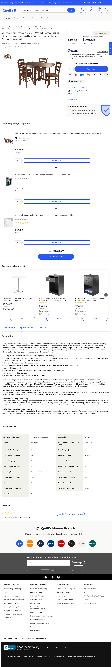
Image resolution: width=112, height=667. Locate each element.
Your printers (61, 596)
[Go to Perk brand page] (51, 544)
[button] (71, 10)
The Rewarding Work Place (94, 596)
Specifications (26, 327)
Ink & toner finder (63, 592)
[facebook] (58, 577)
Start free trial (102, 51)
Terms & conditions (14, 656)
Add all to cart (56, 257)
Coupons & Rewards (22, 18)
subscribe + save (36, 599)
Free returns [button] (75, 94)
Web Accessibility (90, 603)
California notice (42, 656)
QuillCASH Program (37, 596)
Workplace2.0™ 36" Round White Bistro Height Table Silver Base (17, 299)
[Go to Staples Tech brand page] (71, 544)
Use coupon (78, 563)
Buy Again (45, 18)
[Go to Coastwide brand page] (30, 544)
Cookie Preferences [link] (58, 656)
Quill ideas (34, 627)
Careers (86, 599)
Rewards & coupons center (67, 603)
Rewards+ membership (38, 589)
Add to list (74, 99)
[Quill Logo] (9, 10)
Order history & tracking (12, 589)
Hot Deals (35, 18)
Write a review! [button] (30, 47)
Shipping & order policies (13, 607)
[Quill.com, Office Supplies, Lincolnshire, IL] (10, 648)
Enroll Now (87, 43)
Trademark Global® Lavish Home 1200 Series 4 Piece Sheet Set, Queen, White (44, 215)
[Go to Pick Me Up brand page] (40, 544)
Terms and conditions (45, 568)
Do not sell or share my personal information (81, 656)
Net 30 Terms (35, 603)
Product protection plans (39, 623)
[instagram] (46, 577)
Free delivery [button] (45, 314)
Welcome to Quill (90, 589)
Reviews (43, 327)
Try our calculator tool (84, 56)
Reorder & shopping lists (66, 589)
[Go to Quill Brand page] (19, 544)
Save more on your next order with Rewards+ (18, 3)
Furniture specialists (37, 619)
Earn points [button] (101, 33)
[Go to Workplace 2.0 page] (92, 544)
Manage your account (11, 596)
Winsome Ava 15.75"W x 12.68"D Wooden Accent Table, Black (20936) (90, 299)
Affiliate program (36, 630)
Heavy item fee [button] (79, 81)
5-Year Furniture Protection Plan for (84, 113)
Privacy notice (28, 656)
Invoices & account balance (14, 599)
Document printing (37, 612)
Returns (6, 592)
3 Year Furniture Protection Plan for (83, 110)
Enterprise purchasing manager (41, 616)
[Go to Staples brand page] (61, 544)
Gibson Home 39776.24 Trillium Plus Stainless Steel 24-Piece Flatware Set (42, 174)
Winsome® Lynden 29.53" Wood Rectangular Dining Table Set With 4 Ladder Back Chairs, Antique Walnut (58, 133)
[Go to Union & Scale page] (82, 544)
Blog (85, 592)
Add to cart (91, 69)
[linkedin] (52, 577)
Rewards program (36, 592)
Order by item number (65, 599)
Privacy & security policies (13, 614)
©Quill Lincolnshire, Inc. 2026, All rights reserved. (32, 648)
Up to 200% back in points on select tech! (56, 3)
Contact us (7, 618)
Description (9, 327)
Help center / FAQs (11, 603)
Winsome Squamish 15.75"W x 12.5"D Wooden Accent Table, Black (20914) (52, 299)
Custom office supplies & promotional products (39, 608)
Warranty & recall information (14, 610)
